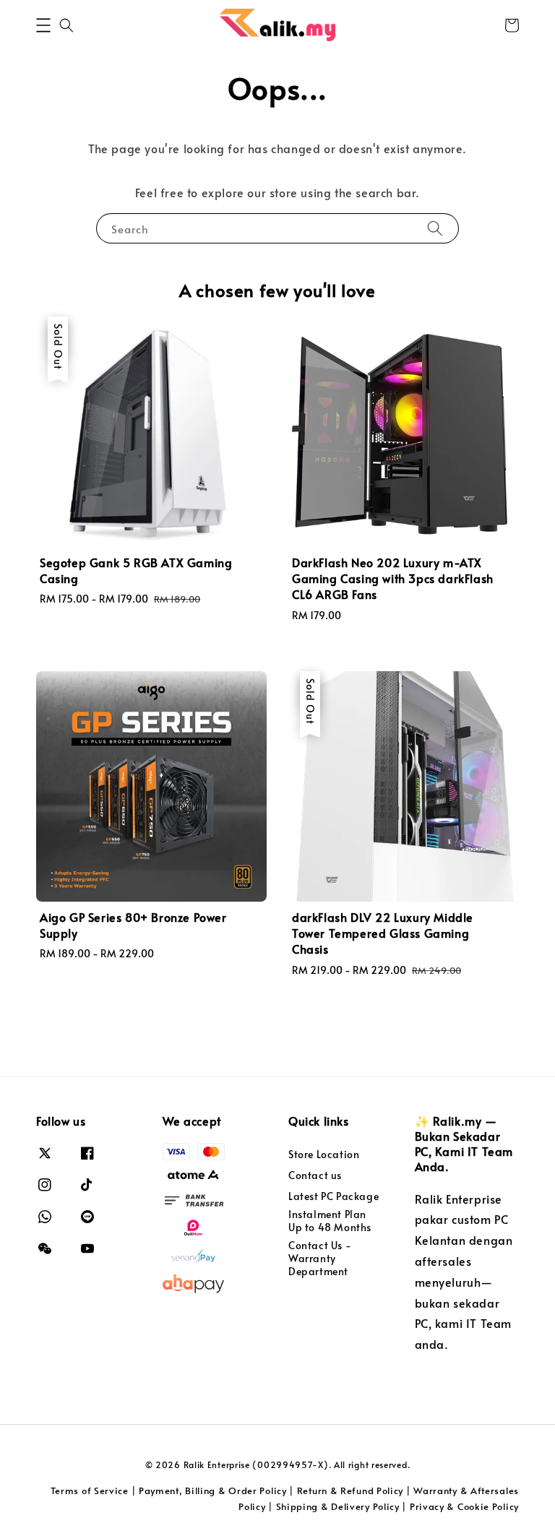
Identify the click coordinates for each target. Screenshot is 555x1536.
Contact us (315, 1175)
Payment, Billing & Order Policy (213, 1490)
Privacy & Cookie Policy (464, 1506)
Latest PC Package (333, 1196)
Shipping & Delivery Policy (338, 1506)
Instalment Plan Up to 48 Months (329, 1220)
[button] (43, 25)
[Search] (435, 228)
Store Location (323, 1154)
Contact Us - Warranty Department (319, 1258)
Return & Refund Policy (350, 1490)
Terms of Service (90, 1490)
